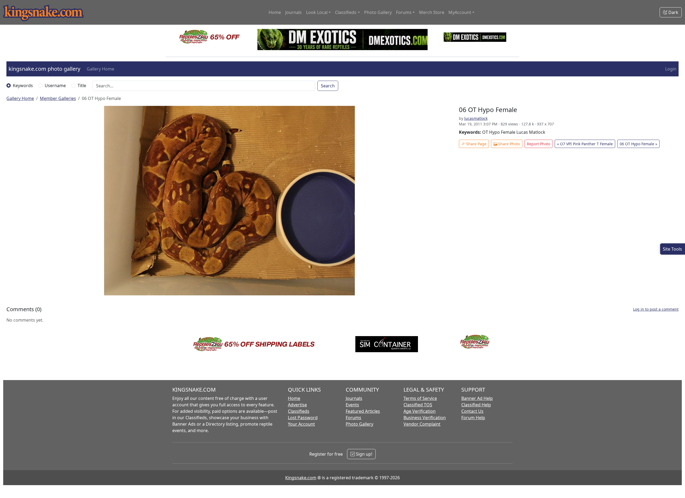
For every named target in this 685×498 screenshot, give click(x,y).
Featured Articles (363, 411)
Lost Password (303, 418)
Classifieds (298, 411)
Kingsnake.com (300, 478)
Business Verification (425, 418)
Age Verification (420, 411)
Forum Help (473, 418)
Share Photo (508, 143)
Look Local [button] (317, 12)
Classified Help (476, 405)
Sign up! (363, 454)
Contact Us (472, 411)
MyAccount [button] (459, 12)
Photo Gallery (378, 12)
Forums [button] (404, 12)
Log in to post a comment (656, 309)
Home (275, 12)
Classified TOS (418, 405)
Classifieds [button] (345, 12)
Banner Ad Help (477, 398)
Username (55, 85)
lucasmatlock (476, 118)
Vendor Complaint (422, 424)
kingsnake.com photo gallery (44, 68)
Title (82, 85)
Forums (353, 418)
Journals (293, 12)
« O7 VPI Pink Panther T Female (585, 143)
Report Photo (538, 143)
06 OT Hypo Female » (638, 143)
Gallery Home (100, 69)
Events (352, 405)
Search (328, 86)
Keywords (23, 85)
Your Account (301, 424)
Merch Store (431, 12)
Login (670, 69)
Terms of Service (420, 398)
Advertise (297, 405)
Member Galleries (58, 98)
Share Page (475, 143)
